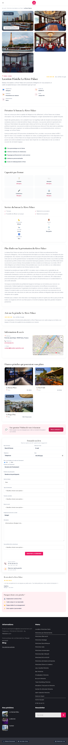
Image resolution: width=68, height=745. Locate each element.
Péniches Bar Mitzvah (42, 654)
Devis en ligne (39, 696)
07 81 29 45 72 (9, 343)
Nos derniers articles (8, 647)
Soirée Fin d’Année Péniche (44, 689)
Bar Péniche (39, 671)
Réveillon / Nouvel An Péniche (45, 685)
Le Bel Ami (12, 719)
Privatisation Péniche (42, 675)
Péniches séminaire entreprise (45, 661)
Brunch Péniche (40, 678)
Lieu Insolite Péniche (42, 668)
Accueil (4, 8)
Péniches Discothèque (42, 643)
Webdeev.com (6, 633)
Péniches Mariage (41, 640)
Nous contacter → (56, 429)
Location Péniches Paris (42, 629)
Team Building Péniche (42, 682)
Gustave (11, 726)
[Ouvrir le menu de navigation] (3, 3)
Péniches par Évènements (43, 633)
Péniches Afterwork (41, 636)
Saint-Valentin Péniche (42, 692)
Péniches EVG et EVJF (42, 657)
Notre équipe (39, 699)
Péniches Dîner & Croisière (43, 664)
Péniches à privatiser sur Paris (15, 8)
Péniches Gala (39, 647)
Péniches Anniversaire (42, 650)
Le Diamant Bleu (14, 712)
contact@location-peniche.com (14, 348)
